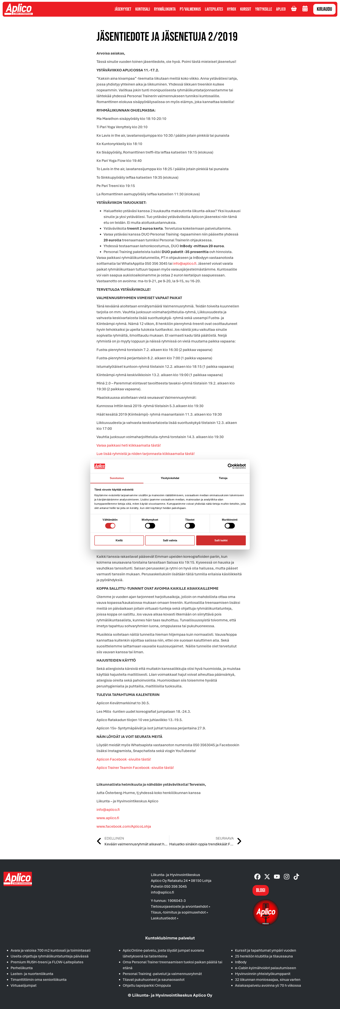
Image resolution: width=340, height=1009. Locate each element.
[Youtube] (277, 877)
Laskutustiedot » (164, 918)
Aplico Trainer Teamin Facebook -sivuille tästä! (135, 767)
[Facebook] (257, 877)
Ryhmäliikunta (165, 9)
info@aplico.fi (184, 263)
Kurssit (245, 9)
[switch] (150, 526)
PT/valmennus (190, 9)
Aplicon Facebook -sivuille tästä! (124, 759)
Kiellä (119, 540)
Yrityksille (263, 9)
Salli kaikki (221, 540)
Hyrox (231, 9)
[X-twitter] (267, 877)
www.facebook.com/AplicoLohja (124, 826)
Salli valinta (170, 540)
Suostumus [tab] (117, 478)
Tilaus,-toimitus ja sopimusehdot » (179, 912)
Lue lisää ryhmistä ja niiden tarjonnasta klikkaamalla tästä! (146, 453)
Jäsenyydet (123, 9)
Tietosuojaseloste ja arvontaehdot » (180, 906)
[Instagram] (286, 877)
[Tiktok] (296, 877)
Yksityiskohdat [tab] (170, 478)
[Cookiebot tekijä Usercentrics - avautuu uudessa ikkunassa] (230, 466)
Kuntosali (142, 9)
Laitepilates (214, 9)
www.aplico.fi (108, 817)
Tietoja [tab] (223, 478)
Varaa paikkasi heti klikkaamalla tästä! (129, 445)
